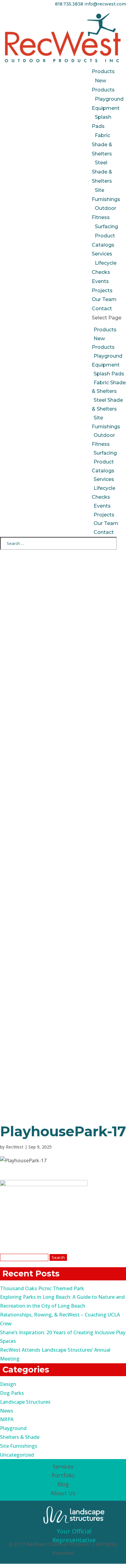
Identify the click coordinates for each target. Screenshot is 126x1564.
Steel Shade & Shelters (102, 172)
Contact (102, 308)
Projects (102, 290)
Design (8, 1384)
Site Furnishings (18, 1446)
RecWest (15, 1147)
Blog (63, 1484)
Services (102, 254)
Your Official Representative (74, 1535)
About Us (63, 1493)
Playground (13, 1428)
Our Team (104, 299)
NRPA (6, 1419)
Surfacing (106, 226)
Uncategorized (17, 1454)
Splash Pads (109, 374)
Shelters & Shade (19, 1437)
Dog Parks (12, 1393)
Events (100, 281)
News (6, 1410)
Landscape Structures (25, 1401)
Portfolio (63, 1475)
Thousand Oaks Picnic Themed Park (42, 1288)
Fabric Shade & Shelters (102, 144)
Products (103, 71)
